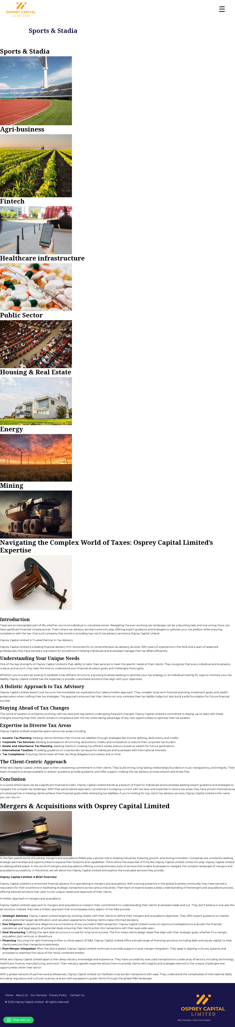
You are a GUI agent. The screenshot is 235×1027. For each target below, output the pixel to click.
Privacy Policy (58, 995)
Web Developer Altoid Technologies (193, 1020)
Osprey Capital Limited (29, 1001)
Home (9, 995)
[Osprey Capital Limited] (21, 9)
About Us (22, 995)
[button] (18, 1020)
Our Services (38, 995)
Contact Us (76, 995)
